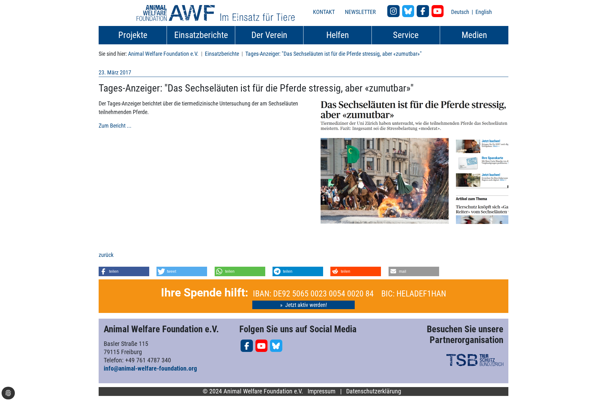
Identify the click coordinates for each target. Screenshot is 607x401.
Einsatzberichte (222, 53)
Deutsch (460, 12)
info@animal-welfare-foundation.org (150, 368)
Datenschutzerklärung (373, 391)
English (483, 12)
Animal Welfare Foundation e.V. (163, 53)
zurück (106, 254)
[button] (124, 271)
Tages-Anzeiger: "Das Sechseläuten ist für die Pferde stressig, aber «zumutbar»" (333, 53)
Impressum (321, 391)
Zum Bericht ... (115, 125)
